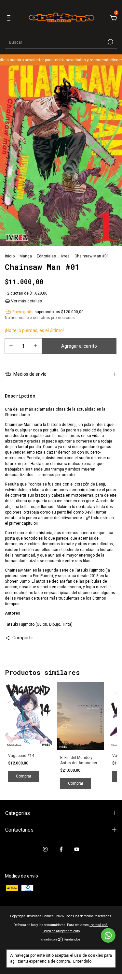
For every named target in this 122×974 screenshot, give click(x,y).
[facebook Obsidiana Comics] (61, 849)
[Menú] (10, 19)
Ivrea (65, 256)
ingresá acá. (98, 925)
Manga (26, 256)
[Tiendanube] (61, 940)
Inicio (10, 256)
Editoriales (46, 256)
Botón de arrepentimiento (61, 931)
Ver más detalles (26, 301)
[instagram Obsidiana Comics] (45, 849)
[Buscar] (109, 42)
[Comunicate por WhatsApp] (108, 935)
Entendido (82, 961)
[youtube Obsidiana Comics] (76, 849)
